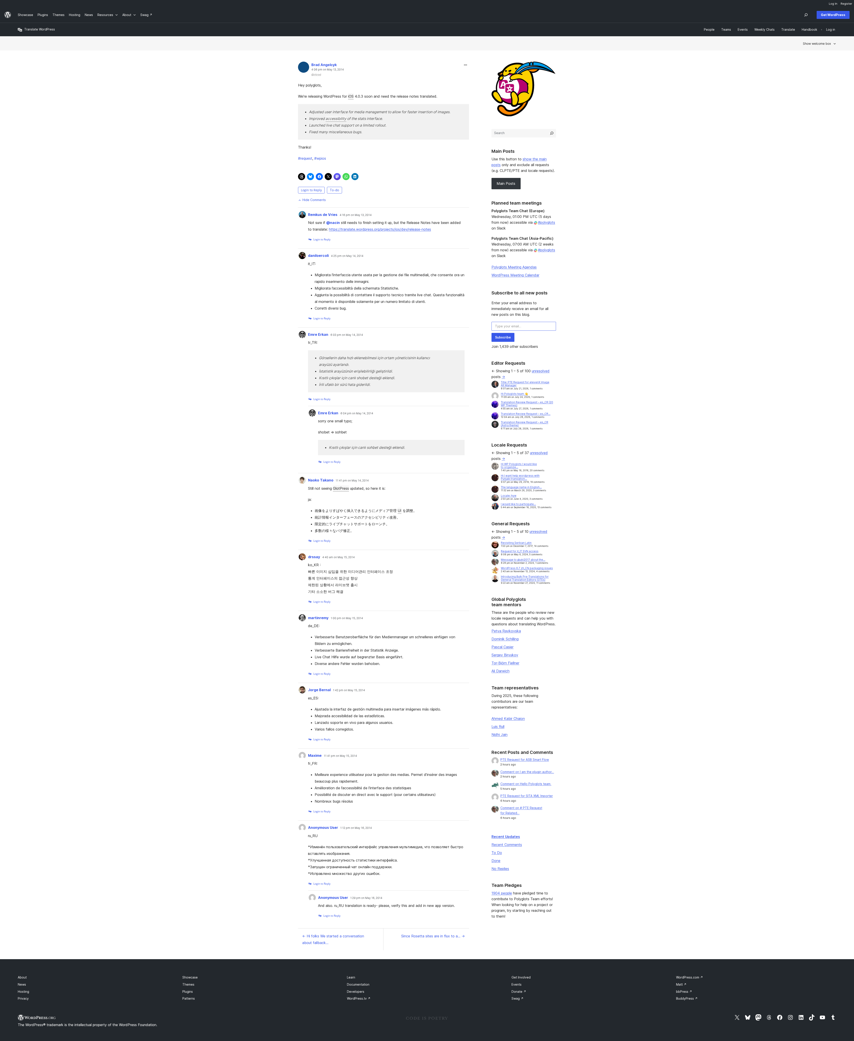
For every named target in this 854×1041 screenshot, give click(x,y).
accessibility (336, 118)
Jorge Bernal (319, 690)
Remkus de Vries (322, 214)
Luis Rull (497, 726)
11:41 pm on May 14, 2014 (352, 480)
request (305, 158)
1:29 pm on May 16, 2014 (366, 898)
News (22, 984)
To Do (496, 852)
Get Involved (521, 977)
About (22, 977)
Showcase (190, 977)
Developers (355, 991)
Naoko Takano (320, 480)
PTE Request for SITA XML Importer (526, 796)
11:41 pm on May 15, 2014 (340, 755)
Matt (681, 984)
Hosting (23, 991)
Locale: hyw (508, 495)
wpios (320, 158)
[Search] (552, 133)
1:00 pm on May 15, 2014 (347, 618)
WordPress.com (689, 977)
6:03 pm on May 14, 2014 (346, 334)
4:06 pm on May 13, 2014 (327, 69)
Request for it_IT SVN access (519, 551)
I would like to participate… (518, 504)
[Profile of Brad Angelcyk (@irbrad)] (303, 68)
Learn (351, 977)
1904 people (501, 893)
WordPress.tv (359, 998)
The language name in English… (521, 487)
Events (517, 984)
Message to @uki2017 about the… (523, 559)
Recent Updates (505, 836)
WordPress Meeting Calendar (515, 275)
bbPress (684, 991)
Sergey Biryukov (504, 655)
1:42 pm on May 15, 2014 (349, 690)
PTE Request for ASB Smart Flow (524, 759)
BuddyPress (687, 998)
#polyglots (546, 222)
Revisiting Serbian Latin (516, 542)
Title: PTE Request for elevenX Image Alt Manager (525, 384)
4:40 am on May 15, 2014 (338, 557)
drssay (314, 557)
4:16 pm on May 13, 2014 (356, 215)
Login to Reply (311, 190)
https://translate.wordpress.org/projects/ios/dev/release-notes (380, 229)
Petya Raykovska (506, 631)
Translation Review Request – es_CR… (525, 413)
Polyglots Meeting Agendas (514, 267)
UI (399, 510)
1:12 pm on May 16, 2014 (356, 828)
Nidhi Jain (499, 734)
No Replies (500, 868)
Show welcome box (817, 43)
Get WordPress (833, 15)
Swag (518, 998)
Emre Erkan (318, 334)
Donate (519, 991)
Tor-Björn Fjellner (505, 663)
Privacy (23, 998)
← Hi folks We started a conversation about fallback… (333, 939)
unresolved (541, 371)
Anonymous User (323, 827)
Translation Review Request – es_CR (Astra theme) (524, 424)
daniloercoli (318, 255)
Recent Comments (506, 844)
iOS (351, 96)
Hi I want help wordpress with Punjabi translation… (520, 477)
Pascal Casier (502, 647)
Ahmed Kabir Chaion (508, 718)
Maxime (315, 755)
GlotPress (341, 488)
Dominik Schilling (505, 639)
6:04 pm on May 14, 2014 (356, 413)
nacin (333, 222)
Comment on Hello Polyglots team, (525, 784)
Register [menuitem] (846, 3)
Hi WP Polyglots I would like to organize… (519, 465)
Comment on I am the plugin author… (527, 772)
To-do (334, 190)
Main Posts (506, 183)
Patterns (188, 998)
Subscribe (503, 337)
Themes (188, 984)
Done (495, 860)
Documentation (358, 984)
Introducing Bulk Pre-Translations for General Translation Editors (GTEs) (525, 578)
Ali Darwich (500, 671)
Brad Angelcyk (324, 64)
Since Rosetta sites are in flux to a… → (433, 936)
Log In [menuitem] (833, 3)
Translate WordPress (39, 29)
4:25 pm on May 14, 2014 (347, 256)
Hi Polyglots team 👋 (514, 393)
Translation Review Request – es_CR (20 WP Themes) (527, 404)
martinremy (318, 618)
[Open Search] (806, 15)
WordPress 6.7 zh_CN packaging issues (527, 568)
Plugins (187, 991)
